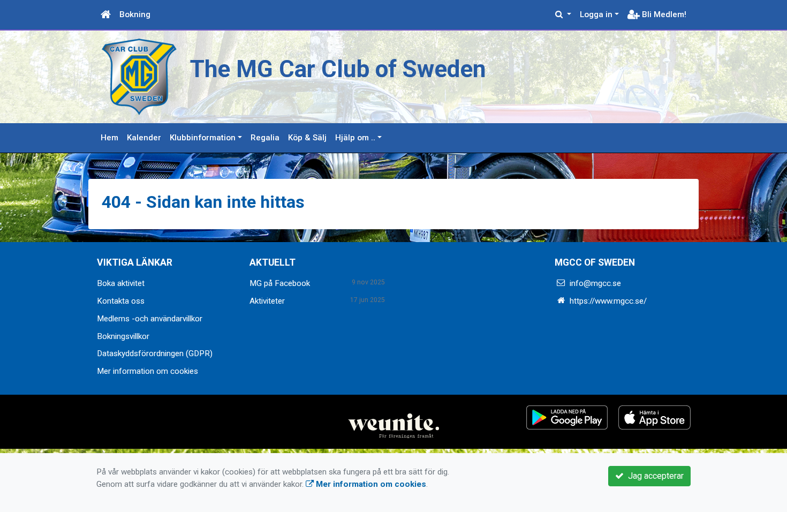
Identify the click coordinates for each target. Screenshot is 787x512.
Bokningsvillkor (123, 336)
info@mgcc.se (595, 283)
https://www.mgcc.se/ (608, 301)
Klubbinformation (203, 137)
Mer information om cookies (147, 371)
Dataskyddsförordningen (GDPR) (155, 353)
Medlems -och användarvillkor (149, 318)
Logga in (596, 14)
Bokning (134, 14)
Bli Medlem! (663, 14)
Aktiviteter (267, 301)
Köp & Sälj (307, 137)
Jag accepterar (654, 476)
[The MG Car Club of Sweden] (139, 76)
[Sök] (563, 14)
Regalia (265, 137)
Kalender (144, 137)
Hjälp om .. (355, 137)
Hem (109, 137)
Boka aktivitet (121, 283)
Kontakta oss (121, 301)
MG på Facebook (279, 283)
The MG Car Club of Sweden (338, 69)
